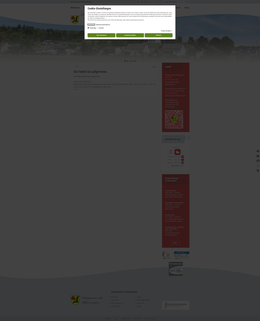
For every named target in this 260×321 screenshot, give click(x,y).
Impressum (91, 24)
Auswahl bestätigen (130, 35)
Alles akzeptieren (101, 35)
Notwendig (93, 28)
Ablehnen (158, 35)
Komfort (101, 28)
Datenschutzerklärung (103, 24)
